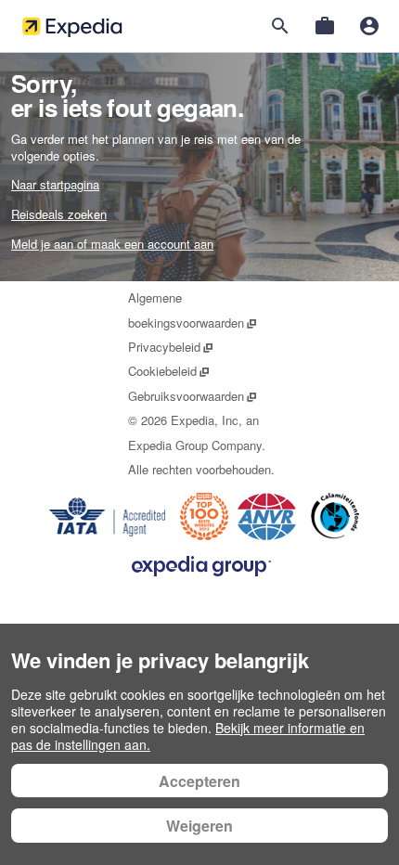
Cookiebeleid (169, 371)
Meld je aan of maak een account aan (112, 243)
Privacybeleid (171, 346)
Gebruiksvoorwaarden (193, 396)
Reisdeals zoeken (59, 214)
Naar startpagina (55, 184)
